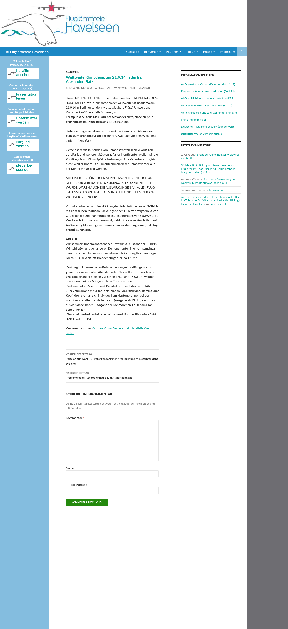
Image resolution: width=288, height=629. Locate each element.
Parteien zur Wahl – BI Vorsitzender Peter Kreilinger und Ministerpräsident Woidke (112, 359)
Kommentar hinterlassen (133, 87)
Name (71, 468)
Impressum (227, 51)
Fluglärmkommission (194, 119)
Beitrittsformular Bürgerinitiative (201, 133)
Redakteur (104, 87)
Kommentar (75, 418)
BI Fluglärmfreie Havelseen (27, 52)
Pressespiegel (217, 204)
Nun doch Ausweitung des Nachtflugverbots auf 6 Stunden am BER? (208, 181)
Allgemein (72, 71)
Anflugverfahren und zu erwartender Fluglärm (209, 112)
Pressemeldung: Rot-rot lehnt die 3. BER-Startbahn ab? (99, 375)
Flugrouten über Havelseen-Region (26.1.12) (208, 91)
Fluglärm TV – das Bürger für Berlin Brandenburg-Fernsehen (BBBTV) (208, 170)
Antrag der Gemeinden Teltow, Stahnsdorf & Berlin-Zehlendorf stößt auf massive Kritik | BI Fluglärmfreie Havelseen (210, 200)
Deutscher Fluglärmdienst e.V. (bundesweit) (207, 126)
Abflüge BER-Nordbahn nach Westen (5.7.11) (208, 98)
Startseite (132, 51)
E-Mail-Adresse (77, 484)
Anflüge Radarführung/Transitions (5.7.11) (206, 105)
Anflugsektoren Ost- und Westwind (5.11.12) (208, 84)
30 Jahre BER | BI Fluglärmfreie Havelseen (206, 165)
